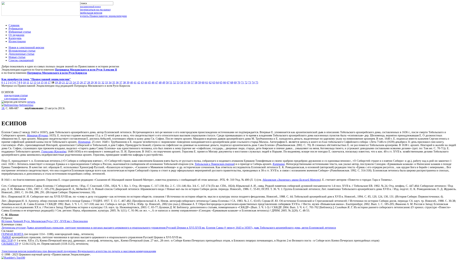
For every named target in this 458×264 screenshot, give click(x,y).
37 (120, 82)
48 (160, 82)
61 (206, 82)
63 (213, 82)
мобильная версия (91, 12)
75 (256, 82)
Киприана (279, 164)
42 (138, 82)
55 (185, 82)
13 (34, 82)
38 (124, 82)
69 (235, 82)
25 (77, 82)
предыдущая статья (16, 95)
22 (67, 82)
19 (56, 82)
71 (242, 82)
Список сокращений (21, 60)
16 (45, 82)
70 (238, 82)
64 (217, 82)
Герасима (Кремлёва (53, 151)
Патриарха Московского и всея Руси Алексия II (86, 69)
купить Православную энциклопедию (103, 16)
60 (203, 82)
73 (249, 82)
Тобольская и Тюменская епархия (214, 164)
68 (231, 82)
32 (102, 82)
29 (92, 82)
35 (113, 82)
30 (95, 82)
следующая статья (15, 98)
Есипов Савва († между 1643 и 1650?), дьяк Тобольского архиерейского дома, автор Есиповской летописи (271, 227)
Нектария (84, 141)
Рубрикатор (16, 28)
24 (74, 82)
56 (188, 82)
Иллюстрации (17, 41)
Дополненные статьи (21, 53)
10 (24, 82)
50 (167, 82)
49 (163, 82)
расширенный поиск (90, 6)
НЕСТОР (7, 240)
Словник (14, 25)
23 (70, 82)
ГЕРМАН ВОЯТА (12, 234)
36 (117, 82)
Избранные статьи (20, 31)
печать (31, 101)
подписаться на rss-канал (95, 9)
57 (192, 82)
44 (145, 82)
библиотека (26, 105)
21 (63, 82)
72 (246, 82)
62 (210, 82)
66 (224, 82)
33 (106, 82)
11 (27, 82)
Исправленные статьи (22, 50)
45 (149, 82)
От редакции (16, 34)
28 (88, 82)
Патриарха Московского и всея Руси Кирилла (57, 72)
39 (127, 82)
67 (228, 82)
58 (195, 82)
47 (156, 82)
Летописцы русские (13, 227)
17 (49, 82)
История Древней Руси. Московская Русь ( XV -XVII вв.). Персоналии (44, 221)
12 (31, 82)
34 (110, 82)
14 (38, 82)
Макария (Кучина (37, 135)
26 (81, 82)
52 (174, 82)
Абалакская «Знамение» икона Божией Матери (291, 179)
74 (253, 82)
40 (131, 82)
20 (60, 82)
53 (178, 82)
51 (170, 82)
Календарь (15, 38)
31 (99, 82)
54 (181, 82)
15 (42, 82)
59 (199, 82)
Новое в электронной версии (26, 47)
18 (2, 108)
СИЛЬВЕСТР (9, 243)
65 (221, 82)
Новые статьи (17, 57)
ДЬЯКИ (6, 237)
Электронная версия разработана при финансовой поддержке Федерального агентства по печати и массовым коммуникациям (78, 251)
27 (85, 82)
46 (153, 82)
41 (135, 82)
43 (142, 82)
